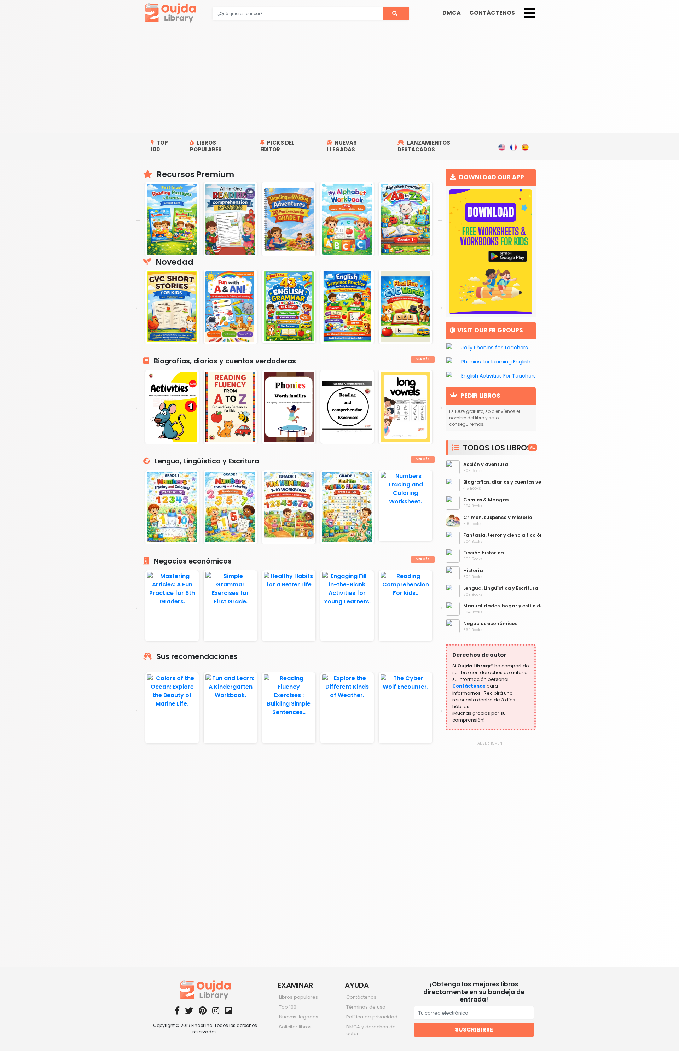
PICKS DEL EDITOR (277, 146)
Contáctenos (469, 686)
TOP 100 (159, 146)
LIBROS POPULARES (206, 146)
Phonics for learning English (495, 362)
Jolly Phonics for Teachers (494, 347)
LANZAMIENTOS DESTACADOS (423, 146)
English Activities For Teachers (498, 376)
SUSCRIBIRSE (474, 1030)
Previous (137, 219)
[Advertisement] (339, 79)
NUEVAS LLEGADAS (342, 146)
